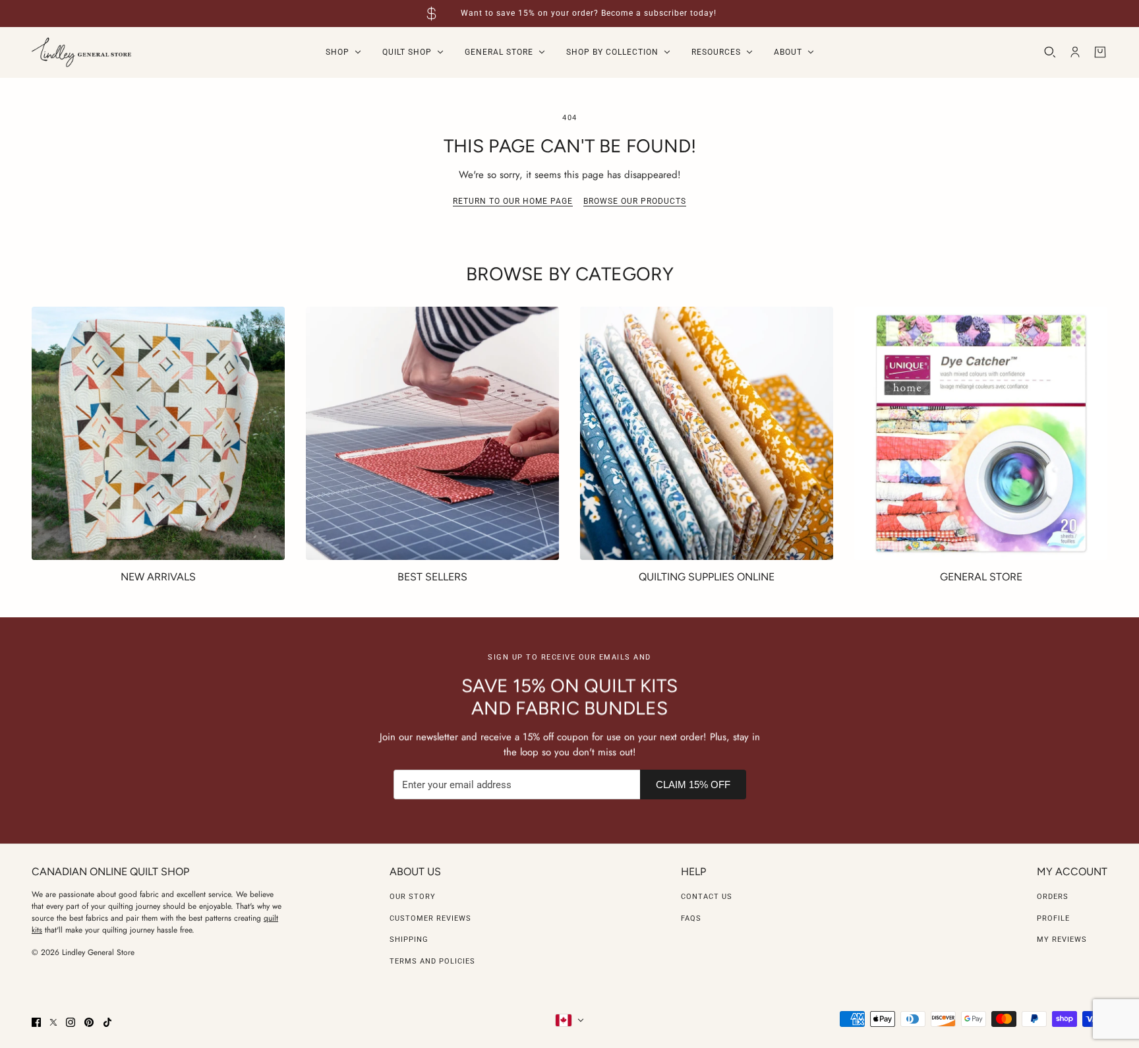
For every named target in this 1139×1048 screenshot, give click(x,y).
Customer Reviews (430, 918)
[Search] (1050, 52)
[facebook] (36, 1022)
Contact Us (706, 896)
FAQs (691, 918)
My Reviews (1062, 939)
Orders (1052, 896)
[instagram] (70, 1022)
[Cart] (1100, 52)
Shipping (409, 939)
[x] (53, 1022)
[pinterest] (89, 1022)
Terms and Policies (432, 961)
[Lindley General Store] (81, 52)
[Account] (1075, 52)
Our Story (413, 896)
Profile (1053, 918)
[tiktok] (107, 1022)
